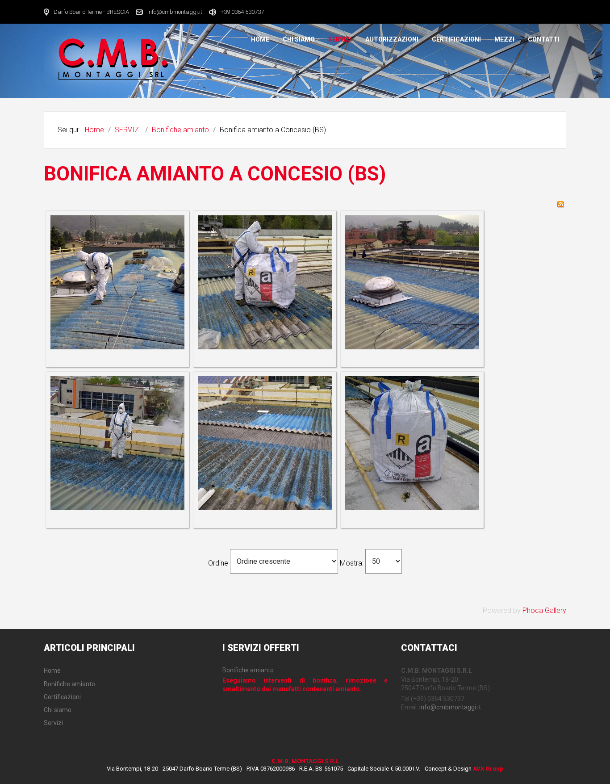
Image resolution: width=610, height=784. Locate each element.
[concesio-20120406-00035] (117, 443)
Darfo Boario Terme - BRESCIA (91, 11)
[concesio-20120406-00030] (265, 282)
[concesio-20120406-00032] (412, 282)
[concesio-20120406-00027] (117, 282)
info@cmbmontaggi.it (174, 11)
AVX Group (488, 768)
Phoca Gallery (544, 610)
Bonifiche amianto (248, 670)
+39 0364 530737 (242, 11)
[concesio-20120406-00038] (412, 443)
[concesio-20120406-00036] (265, 443)
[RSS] (560, 203)
